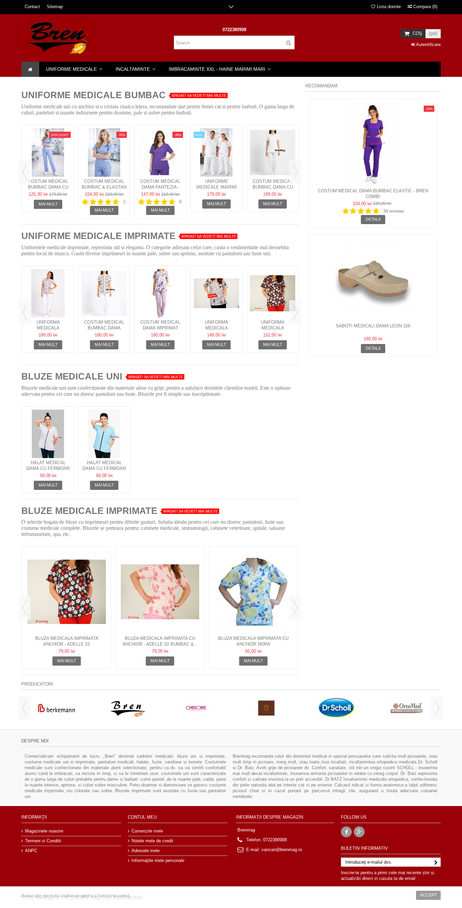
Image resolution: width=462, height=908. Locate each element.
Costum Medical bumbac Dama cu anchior (48, 187)
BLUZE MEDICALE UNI (71, 376)
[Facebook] (346, 831)
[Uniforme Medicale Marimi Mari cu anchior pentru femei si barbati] (216, 152)
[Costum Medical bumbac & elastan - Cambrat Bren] (104, 152)
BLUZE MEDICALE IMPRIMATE (89, 511)
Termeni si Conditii (43, 840)
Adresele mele (146, 850)
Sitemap (55, 6)
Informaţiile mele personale (158, 860)
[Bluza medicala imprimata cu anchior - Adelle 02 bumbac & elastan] (160, 592)
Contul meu (142, 817)
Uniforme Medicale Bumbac (93, 95)
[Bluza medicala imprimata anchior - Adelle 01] (66, 592)
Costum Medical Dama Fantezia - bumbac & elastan (160, 187)
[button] (74, 69)
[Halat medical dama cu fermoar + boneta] (104, 434)
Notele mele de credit (152, 840)
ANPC (31, 850)
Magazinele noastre (44, 831)
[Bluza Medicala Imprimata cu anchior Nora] (253, 592)
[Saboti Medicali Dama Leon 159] (373, 279)
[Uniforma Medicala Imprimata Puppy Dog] (48, 293)
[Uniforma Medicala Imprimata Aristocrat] (216, 293)
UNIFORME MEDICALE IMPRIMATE (98, 236)
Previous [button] (25, 171)
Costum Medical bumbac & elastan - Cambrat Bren (104, 187)
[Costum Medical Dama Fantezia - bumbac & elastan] (160, 152)
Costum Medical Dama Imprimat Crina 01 (160, 328)
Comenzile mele (147, 831)
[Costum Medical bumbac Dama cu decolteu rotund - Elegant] (272, 152)
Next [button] (295, 171)
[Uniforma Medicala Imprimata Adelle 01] (272, 293)
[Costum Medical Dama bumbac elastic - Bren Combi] (373, 144)
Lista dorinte (388, 6)
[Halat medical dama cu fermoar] (48, 434)
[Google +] (359, 831)
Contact (32, 6)
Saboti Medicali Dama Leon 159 (373, 325)
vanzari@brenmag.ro (281, 849)
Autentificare (428, 44)
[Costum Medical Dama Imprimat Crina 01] (160, 293)
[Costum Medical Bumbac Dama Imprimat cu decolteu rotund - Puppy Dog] (104, 293)
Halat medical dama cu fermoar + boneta (104, 468)
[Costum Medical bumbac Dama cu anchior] (48, 152)
